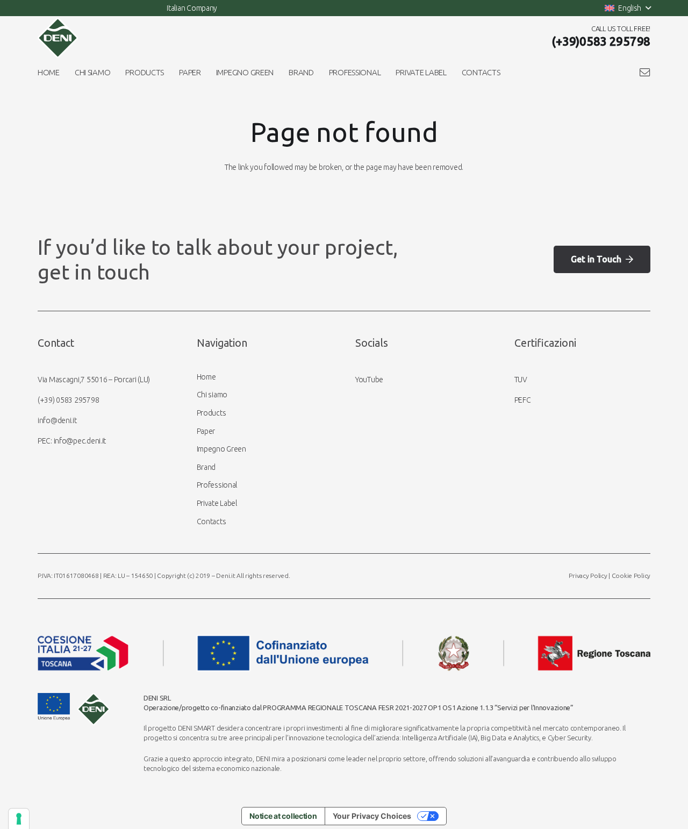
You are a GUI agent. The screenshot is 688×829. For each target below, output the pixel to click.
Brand (206, 467)
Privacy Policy (588, 575)
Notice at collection (283, 815)
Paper (206, 431)
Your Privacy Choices (372, 815)
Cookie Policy (631, 575)
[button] (627, 8)
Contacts (211, 521)
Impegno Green (221, 449)
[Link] (645, 72)
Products (211, 413)
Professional (217, 485)
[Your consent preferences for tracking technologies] (19, 819)
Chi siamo (212, 394)
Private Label (217, 503)
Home (206, 377)
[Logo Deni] (58, 38)
